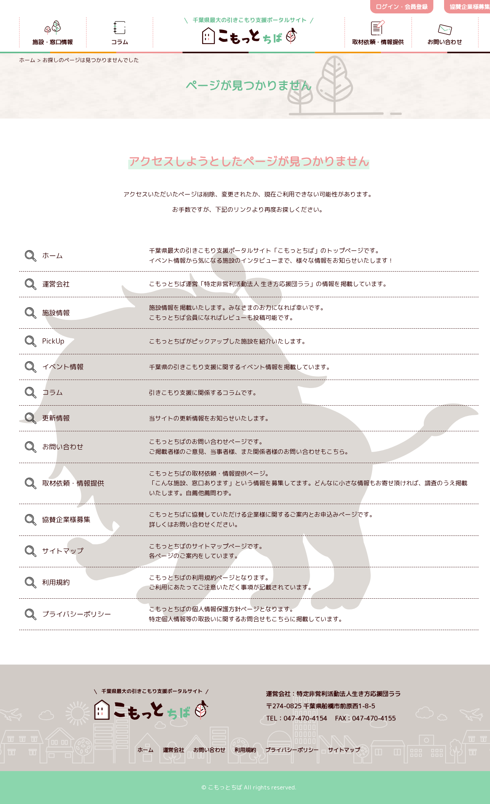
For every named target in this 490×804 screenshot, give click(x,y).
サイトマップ (344, 749)
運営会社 (173, 749)
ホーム (27, 60)
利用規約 (245, 749)
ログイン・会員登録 (402, 7)
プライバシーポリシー (292, 749)
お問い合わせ (209, 749)
